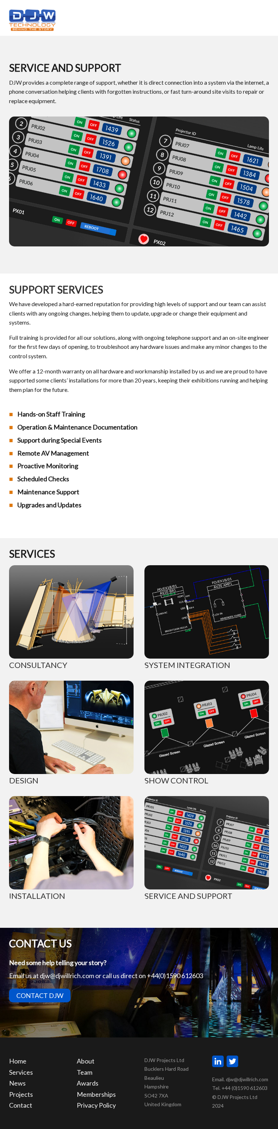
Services (21, 1072)
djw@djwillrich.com (67, 976)
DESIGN (23, 780)
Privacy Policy (96, 1105)
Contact (20, 1105)
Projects (21, 1094)
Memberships (96, 1094)
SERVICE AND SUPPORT (188, 896)
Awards (87, 1083)
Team (84, 1072)
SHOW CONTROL (176, 780)
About (85, 1061)
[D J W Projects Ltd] (32, 19)
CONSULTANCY (38, 665)
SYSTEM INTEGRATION (187, 665)
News (17, 1083)
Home (17, 1061)
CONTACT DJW (39, 995)
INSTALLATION (37, 896)
